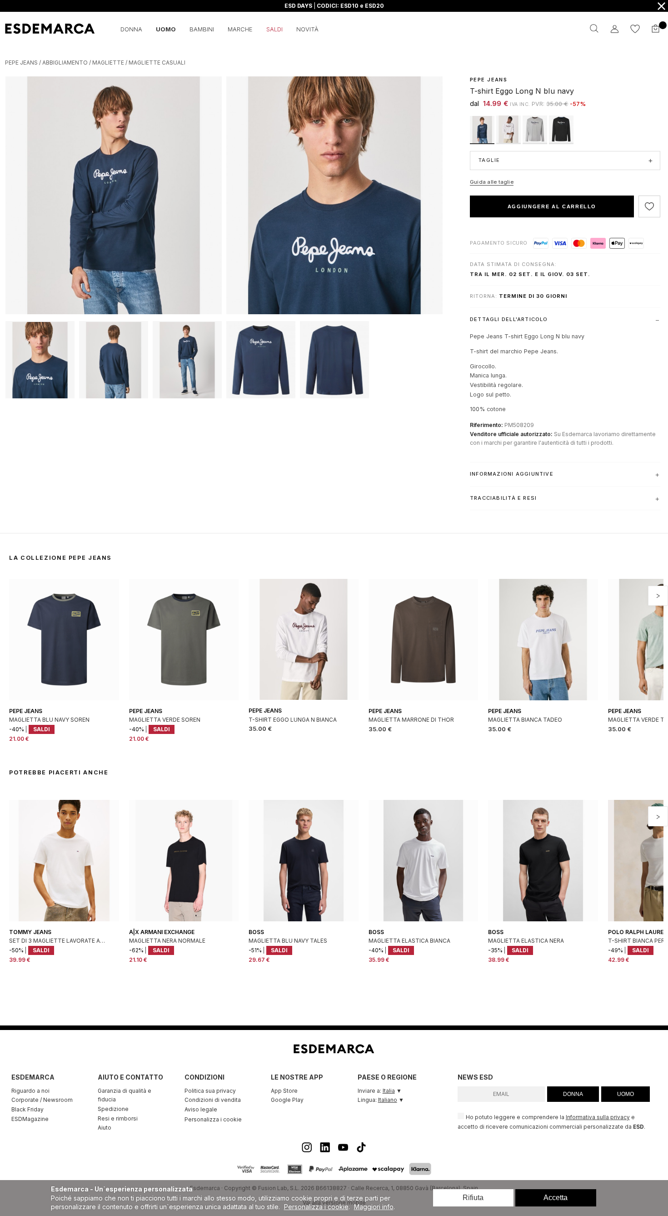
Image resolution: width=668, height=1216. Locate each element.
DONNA (573, 1094)
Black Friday (27, 1109)
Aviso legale (200, 1109)
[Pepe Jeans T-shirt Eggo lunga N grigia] (536, 142)
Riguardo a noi (30, 1090)
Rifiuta (473, 1197)
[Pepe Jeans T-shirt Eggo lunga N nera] (561, 142)
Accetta (555, 1197)
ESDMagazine (30, 1119)
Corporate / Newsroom (42, 1099)
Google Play (287, 1099)
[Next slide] (658, 596)
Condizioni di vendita (212, 1099)
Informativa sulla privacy (598, 1117)
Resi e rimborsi (118, 1118)
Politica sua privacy (210, 1090)
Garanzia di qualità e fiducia (124, 1095)
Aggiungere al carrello (552, 206)
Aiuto (104, 1127)
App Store (284, 1090)
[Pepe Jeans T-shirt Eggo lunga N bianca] (509, 142)
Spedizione (113, 1108)
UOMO (625, 1094)
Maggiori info (374, 1207)
